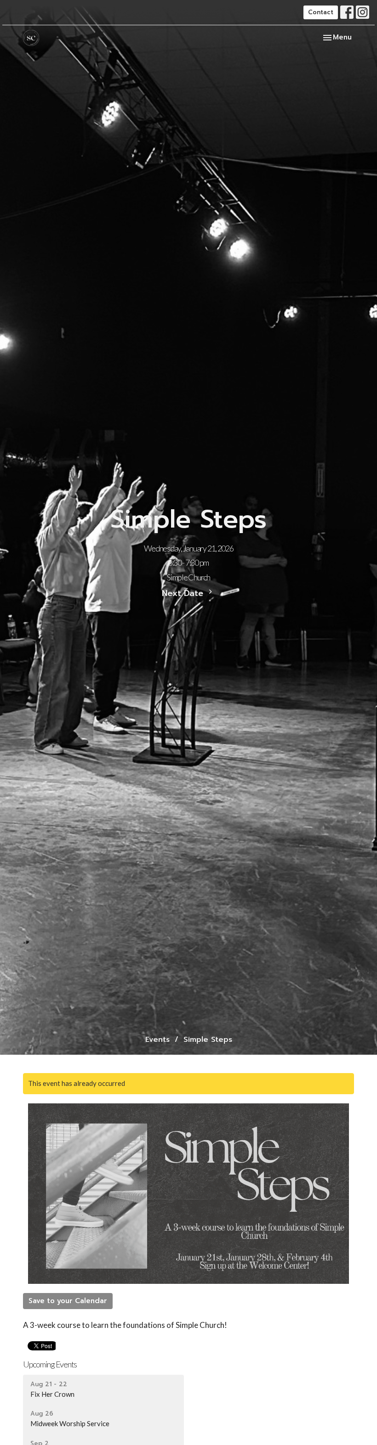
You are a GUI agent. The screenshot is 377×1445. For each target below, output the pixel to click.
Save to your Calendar (68, 1301)
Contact (320, 12)
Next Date (184, 593)
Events (157, 1039)
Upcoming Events (50, 1364)
